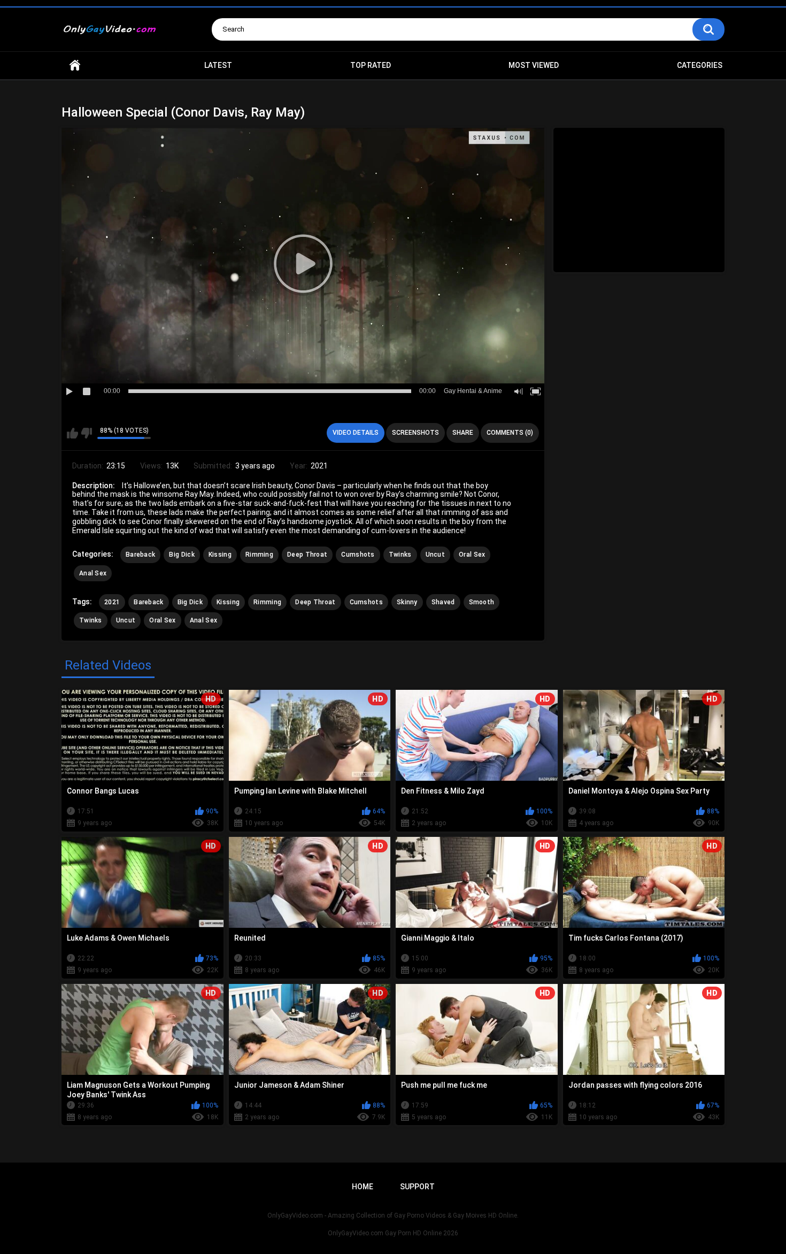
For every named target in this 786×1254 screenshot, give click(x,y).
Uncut (435, 554)
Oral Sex (472, 554)
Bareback (140, 554)
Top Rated (370, 65)
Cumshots (357, 554)
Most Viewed (533, 65)
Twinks (400, 554)
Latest (218, 65)
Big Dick (181, 554)
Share (462, 432)
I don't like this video (86, 433)
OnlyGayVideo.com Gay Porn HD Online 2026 (393, 1233)
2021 (112, 602)
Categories (699, 65)
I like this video (72, 433)
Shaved (443, 602)
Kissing (220, 554)
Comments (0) (510, 432)
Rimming (259, 554)
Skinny (407, 602)
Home (74, 65)
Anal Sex (92, 573)
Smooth (482, 602)
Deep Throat (307, 554)
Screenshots (415, 432)
